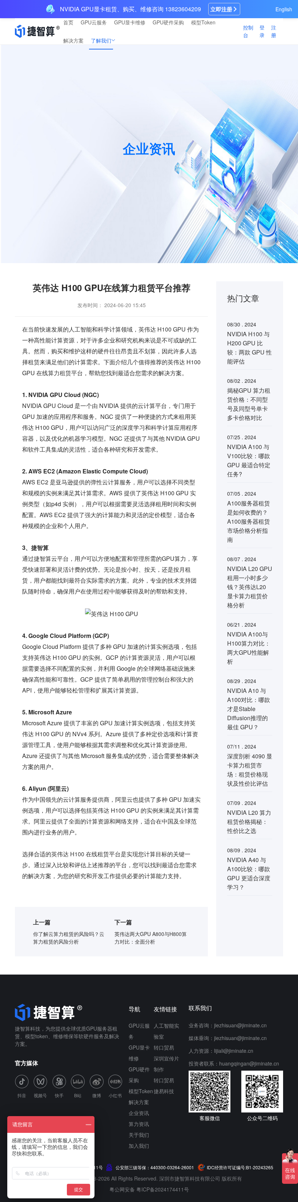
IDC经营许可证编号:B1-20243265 (240, 1167)
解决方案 (73, 40)
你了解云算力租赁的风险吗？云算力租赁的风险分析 (68, 937)
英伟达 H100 (67, 854)
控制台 (248, 31)
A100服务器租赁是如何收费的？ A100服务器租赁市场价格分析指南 (248, 521)
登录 (262, 31)
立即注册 (221, 9)
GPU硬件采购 (168, 22)
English (283, 9)
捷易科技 (164, 1091)
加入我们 (139, 1145)
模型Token (203, 22)
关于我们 (139, 1134)
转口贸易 (164, 1047)
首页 (68, 22)
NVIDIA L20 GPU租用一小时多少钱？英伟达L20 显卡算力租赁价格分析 (249, 586)
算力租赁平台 (65, 373)
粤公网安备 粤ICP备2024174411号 (149, 1189)
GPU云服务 (94, 22)
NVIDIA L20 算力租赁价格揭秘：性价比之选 (249, 821)
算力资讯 (139, 1123)
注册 (273, 31)
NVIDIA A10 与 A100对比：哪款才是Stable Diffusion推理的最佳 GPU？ (248, 708)
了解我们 (101, 40)
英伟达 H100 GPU (162, 329)
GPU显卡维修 (129, 22)
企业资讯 (139, 1112)
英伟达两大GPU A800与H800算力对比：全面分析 (150, 937)
